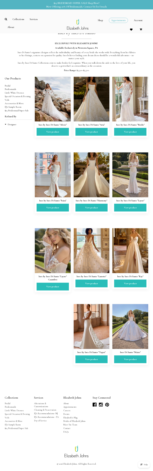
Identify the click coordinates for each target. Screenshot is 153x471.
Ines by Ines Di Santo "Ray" (130, 276)
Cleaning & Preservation (45, 409)
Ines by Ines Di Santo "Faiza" (52, 200)
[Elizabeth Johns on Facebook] (95, 405)
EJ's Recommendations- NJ (46, 413)
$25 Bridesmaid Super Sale (17, 110)
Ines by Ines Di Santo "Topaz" (91, 352)
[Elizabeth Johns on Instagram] (101, 405)
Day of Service (40, 420)
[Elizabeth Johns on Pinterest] (107, 405)
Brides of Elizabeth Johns (74, 421)
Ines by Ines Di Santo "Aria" (91, 124)
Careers (66, 410)
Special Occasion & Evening (18, 96)
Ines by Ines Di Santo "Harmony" (91, 200)
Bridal (7, 85)
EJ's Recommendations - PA (46, 417)
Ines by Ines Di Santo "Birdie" (130, 124)
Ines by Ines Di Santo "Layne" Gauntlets (53, 278)
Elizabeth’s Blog (70, 417)
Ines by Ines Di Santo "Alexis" (53, 124)
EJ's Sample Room (13, 107)
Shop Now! (93, 3)
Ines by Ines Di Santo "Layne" (130, 200)
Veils (7, 100)
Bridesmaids (10, 89)
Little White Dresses (14, 92)
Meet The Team (70, 424)
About (66, 403)
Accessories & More (14, 103)
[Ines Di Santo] (130, 326)
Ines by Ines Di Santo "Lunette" (91, 276)
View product (52, 131)
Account (138, 20)
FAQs (66, 431)
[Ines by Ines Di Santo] (53, 99)
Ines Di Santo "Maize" (130, 352)
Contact (66, 428)
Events (66, 414)
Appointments (69, 406)
